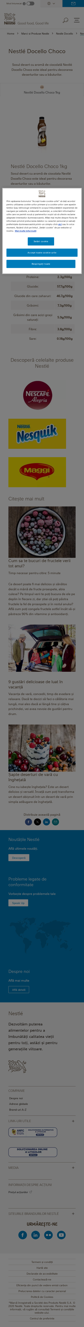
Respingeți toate (41, 264)
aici (60, 224)
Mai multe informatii (25, 231)
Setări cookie (41, 241)
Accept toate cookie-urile (42, 252)
